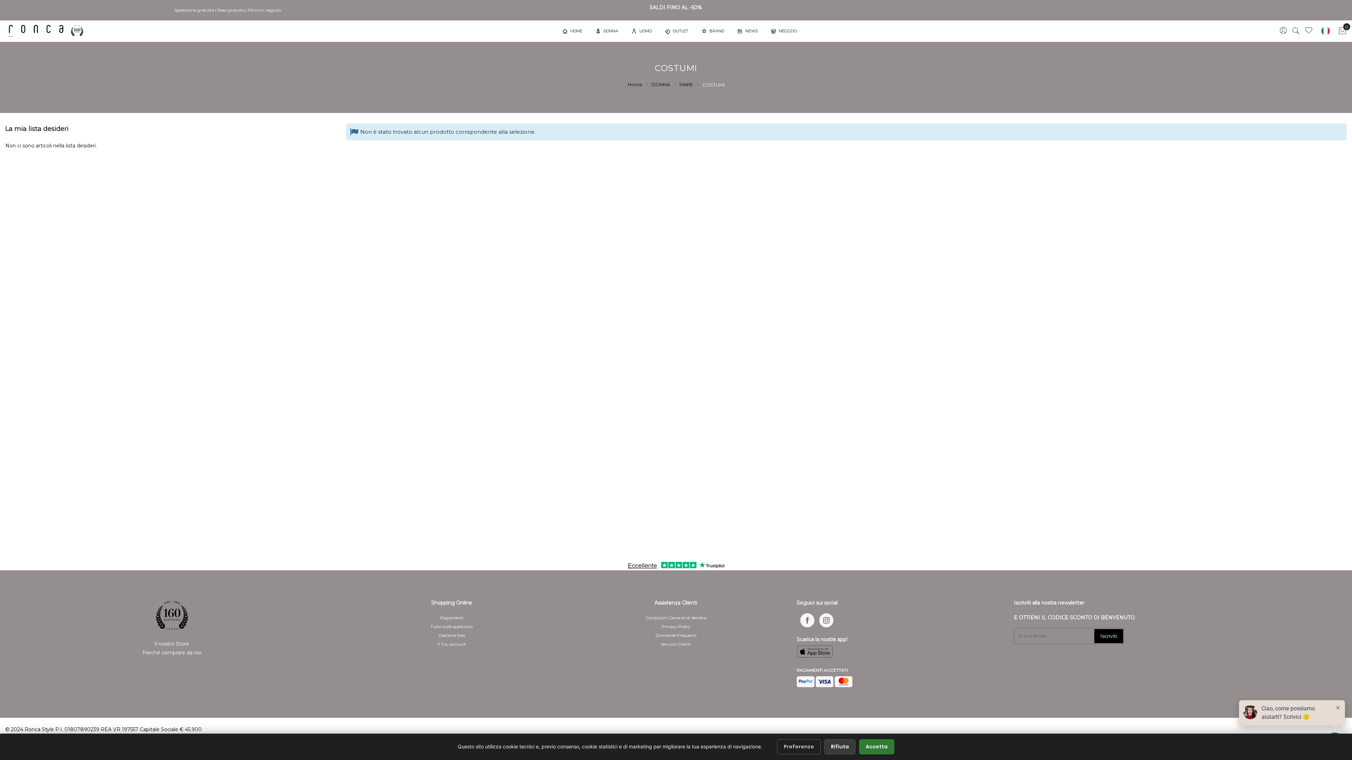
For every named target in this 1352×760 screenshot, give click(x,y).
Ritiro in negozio (264, 10)
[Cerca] (1296, 31)
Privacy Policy (676, 626)
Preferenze (799, 746)
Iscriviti (1108, 636)
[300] (47, 31)
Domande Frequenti (676, 635)
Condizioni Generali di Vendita (676, 617)
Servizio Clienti (676, 644)
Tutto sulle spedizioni (452, 626)
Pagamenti (451, 617)
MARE (687, 84)
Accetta (877, 746)
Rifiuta (840, 746)
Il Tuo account (452, 644)
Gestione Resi (451, 635)
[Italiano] (1325, 31)
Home (635, 84)
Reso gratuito (231, 10)
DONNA (661, 84)
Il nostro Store (171, 644)
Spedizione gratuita (194, 10)
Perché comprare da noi (171, 653)
